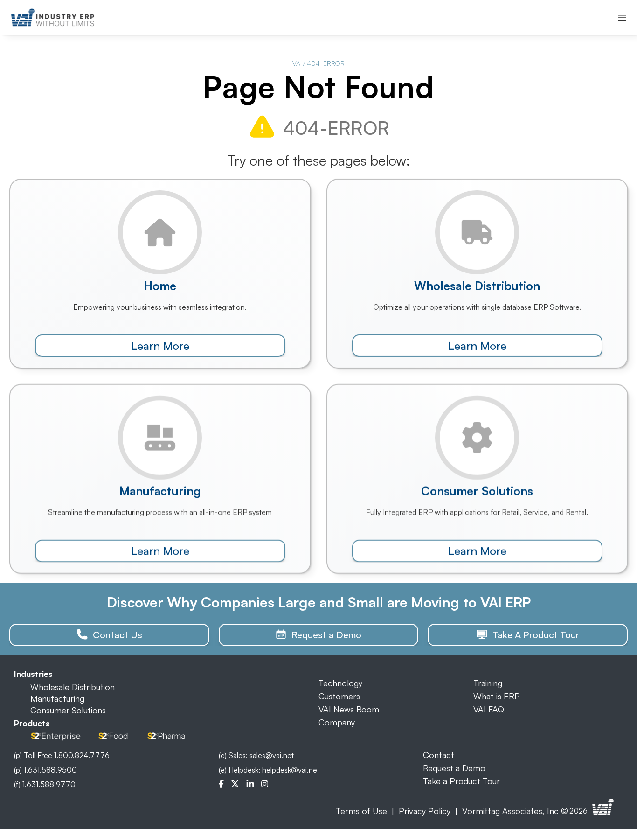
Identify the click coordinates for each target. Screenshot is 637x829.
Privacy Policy (424, 811)
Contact (438, 755)
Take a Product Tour (461, 781)
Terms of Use (361, 811)
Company (336, 722)
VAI (297, 63)
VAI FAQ (488, 709)
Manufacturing (57, 698)
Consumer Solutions (68, 710)
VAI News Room (348, 709)
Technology (340, 683)
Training (487, 683)
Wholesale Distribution (72, 687)
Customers (339, 696)
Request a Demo (454, 768)
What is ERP (496, 696)
